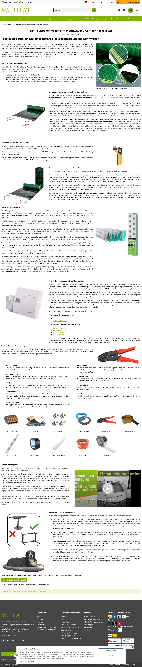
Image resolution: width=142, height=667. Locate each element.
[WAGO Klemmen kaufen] (11, 420)
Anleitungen (88, 625)
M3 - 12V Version (59, 332)
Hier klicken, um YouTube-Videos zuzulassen (107, 499)
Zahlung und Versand (68, 625)
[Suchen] (94, 10)
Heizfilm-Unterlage (19, 213)
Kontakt (111, 2)
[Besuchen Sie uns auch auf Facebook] (3, 640)
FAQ (121, 2)
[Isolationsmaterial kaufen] (118, 234)
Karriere (40, 622)
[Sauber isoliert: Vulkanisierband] (130, 420)
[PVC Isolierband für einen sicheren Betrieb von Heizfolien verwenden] (35, 444)
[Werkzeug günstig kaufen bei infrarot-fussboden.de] (106, 420)
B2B (96, 2)
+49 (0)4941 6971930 (11, 2)
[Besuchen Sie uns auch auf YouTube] (8, 640)
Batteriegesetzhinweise (69, 633)
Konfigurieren (111, 655)
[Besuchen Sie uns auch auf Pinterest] (13, 640)
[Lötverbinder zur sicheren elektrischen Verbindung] (11, 444)
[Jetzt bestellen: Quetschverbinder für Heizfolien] (59, 420)
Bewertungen (41, 625)
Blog (102, 2)
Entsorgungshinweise (68, 636)
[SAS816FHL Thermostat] (23, 302)
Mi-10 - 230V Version (60, 321)
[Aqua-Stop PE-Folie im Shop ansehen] (59, 444)
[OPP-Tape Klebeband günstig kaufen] (82, 444)
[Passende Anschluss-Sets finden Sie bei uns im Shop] (35, 420)
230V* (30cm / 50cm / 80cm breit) (106, 98)
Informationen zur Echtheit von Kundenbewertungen (46, 628)
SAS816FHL (57, 319)
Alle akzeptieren (111, 650)
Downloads (88, 627)
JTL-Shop (132, 664)
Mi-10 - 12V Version (59, 328)
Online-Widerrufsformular (70, 627)
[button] (87, 2)
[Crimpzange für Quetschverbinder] (118, 354)
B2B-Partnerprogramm (92, 619)
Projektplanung (133, 2)
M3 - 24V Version (59, 335)
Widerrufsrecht (66, 630)
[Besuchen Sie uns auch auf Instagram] (18, 640)
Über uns (40, 619)
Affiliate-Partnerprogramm (93, 622)
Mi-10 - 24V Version (59, 330)
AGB (62, 619)
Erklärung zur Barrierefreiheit (71, 638)
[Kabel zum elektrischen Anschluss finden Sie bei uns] (82, 420)
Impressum (22, 661)
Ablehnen (111, 660)
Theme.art (117, 664)
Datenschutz (31, 661)
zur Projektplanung (10, 580)
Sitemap (87, 630)
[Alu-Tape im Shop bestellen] (106, 444)
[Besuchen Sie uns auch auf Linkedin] (23, 640)
